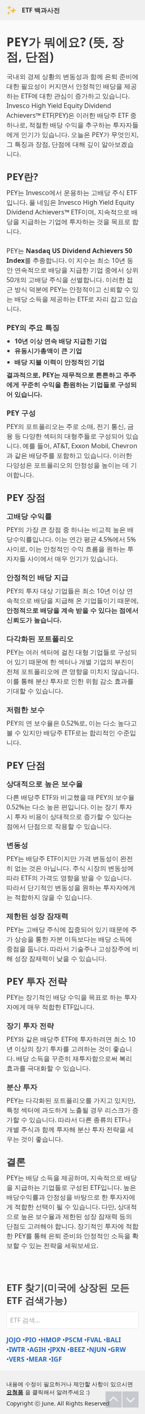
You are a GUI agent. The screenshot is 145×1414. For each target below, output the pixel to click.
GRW (118, 1349)
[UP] (114, 1399)
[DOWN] (130, 1399)
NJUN (97, 1349)
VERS (17, 1359)
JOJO (13, 1339)
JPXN (58, 1349)
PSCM (74, 1339)
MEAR (38, 1359)
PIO (31, 1339)
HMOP (51, 1339)
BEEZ (77, 1349)
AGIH (37, 1349)
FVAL (94, 1339)
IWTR (17, 1349)
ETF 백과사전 (41, 10)
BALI (113, 1339)
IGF (56, 1359)
